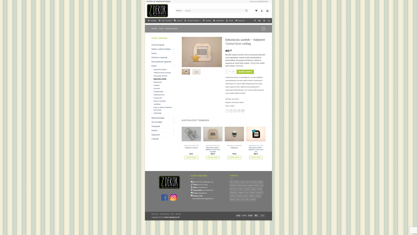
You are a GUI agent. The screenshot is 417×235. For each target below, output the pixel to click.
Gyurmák (157, 88)
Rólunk (231, 20)
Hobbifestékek (158, 92)
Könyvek (179, 20)
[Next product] (263, 28)
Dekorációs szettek (171, 28)
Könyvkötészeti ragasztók (161, 62)
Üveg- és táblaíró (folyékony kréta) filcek (163, 109)
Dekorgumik (158, 82)
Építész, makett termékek (160, 49)
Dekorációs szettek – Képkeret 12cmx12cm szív (256, 150)
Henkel (250, 185)
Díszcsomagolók (157, 45)
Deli (247, 182)
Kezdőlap (153, 20)
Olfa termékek (156, 122)
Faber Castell (242, 185)
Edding (260, 182)
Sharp (245, 196)
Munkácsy (233, 192)
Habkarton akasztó (191, 148)
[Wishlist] (256, 10)
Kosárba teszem (245, 72)
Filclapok (157, 85)
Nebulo (241, 192)
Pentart (252, 192)
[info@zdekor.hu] (260, 20)
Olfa (246, 192)
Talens (232, 199)
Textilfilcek (157, 104)
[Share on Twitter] (231, 111)
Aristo (236, 182)
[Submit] (246, 11)
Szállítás (208, 20)
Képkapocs (234, 148)
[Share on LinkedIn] (243, 111)
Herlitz (256, 185)
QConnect (259, 192)
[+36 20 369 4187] (269, 20)
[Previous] (185, 52)
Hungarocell (158, 98)
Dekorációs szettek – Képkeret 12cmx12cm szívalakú (213, 150)
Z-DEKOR (155, 139)
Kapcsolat (241, 20)
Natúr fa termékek (160, 101)
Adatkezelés (220, 20)
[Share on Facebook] (227, 111)
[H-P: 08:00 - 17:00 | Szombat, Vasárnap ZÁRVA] (264, 20)
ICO (261, 185)
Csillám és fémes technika (162, 73)
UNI (247, 199)
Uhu (243, 199)
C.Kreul (242, 182)
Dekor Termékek (166, 20)
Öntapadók (155, 126)
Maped (253, 189)
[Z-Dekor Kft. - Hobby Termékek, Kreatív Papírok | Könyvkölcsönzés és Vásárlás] (159, 11)
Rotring (232, 196)
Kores (241, 189)
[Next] (218, 52)
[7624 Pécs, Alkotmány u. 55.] (255, 20)
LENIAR (247, 189)
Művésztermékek (157, 118)
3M (231, 182)
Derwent (253, 182)
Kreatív (161, 28)
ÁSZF (172, 214)
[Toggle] (174, 49)
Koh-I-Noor (233, 189)
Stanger (258, 196)
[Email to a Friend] (235, 111)
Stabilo (251, 196)
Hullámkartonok (159, 95)
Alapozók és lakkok (160, 69)
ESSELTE (233, 185)
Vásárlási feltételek (193, 20)
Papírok (154, 130)
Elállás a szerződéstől (259, 1)
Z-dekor (232, 106)
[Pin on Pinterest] (239, 111)
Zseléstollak (157, 113)
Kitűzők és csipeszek (159, 57)
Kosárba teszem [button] (191, 157)
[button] (262, 10)
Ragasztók (155, 135)
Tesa (238, 199)
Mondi (259, 189)
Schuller (239, 196)
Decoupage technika (160, 76)
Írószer (154, 53)
